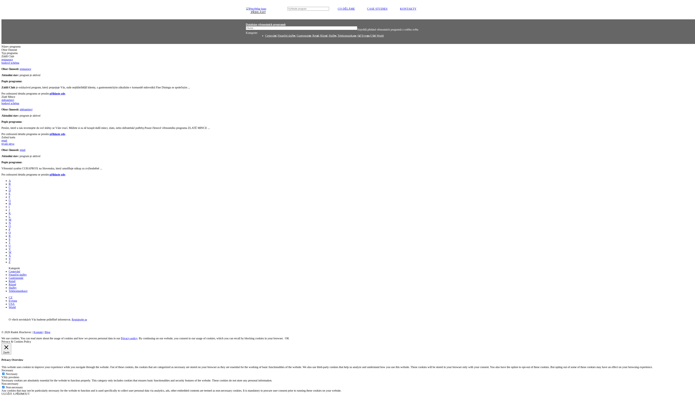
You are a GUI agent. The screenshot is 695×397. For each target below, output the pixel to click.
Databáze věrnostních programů (266, 24)
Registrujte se (79, 319)
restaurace (25, 69)
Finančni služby (287, 35)
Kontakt (38, 332)
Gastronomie (304, 35)
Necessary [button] (7, 370)
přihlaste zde (57, 93)
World (380, 35)
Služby (332, 35)
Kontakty (408, 8)
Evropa (366, 35)
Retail (315, 35)
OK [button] (287, 338)
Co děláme (346, 8)
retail (22, 149)
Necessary (12, 373)
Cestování (271, 35)
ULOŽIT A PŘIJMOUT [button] (15, 393)
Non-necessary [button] (9, 383)
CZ (10, 297)
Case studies (377, 8)
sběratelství (26, 109)
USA (373, 35)
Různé (324, 35)
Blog (47, 332)
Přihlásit (258, 12)
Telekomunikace (347, 35)
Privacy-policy (129, 338)
